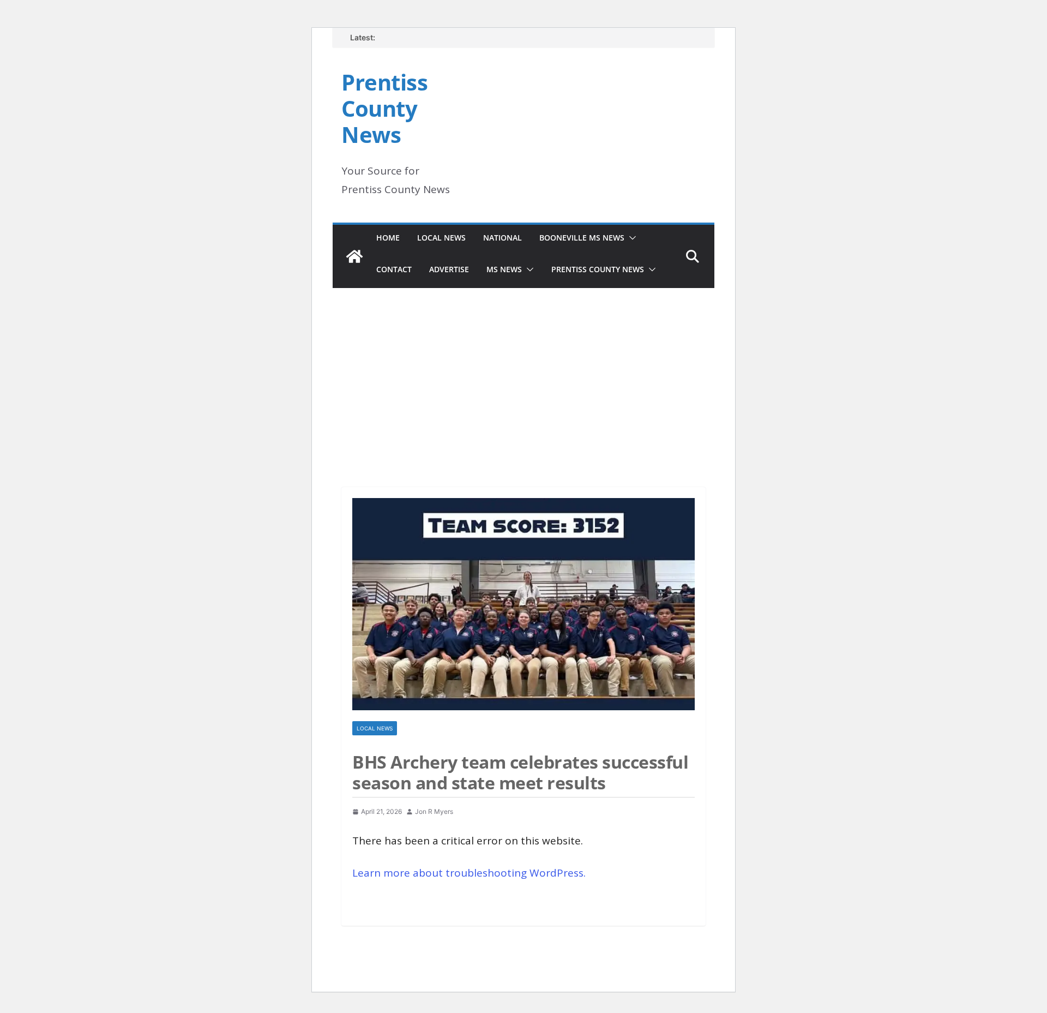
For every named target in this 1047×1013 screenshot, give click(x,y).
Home (388, 237)
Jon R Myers (434, 811)
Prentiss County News (384, 108)
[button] (630, 237)
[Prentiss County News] (354, 256)
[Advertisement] (523, 372)
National (502, 237)
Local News (441, 237)
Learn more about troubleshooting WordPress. (469, 873)
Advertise (449, 269)
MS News (504, 269)
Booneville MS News (581, 237)
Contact (394, 269)
